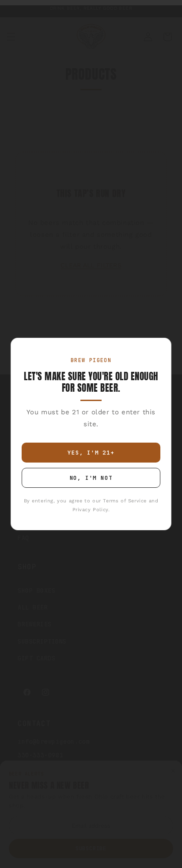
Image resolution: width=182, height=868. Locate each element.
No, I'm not (91, 478)
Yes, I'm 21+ (91, 452)
